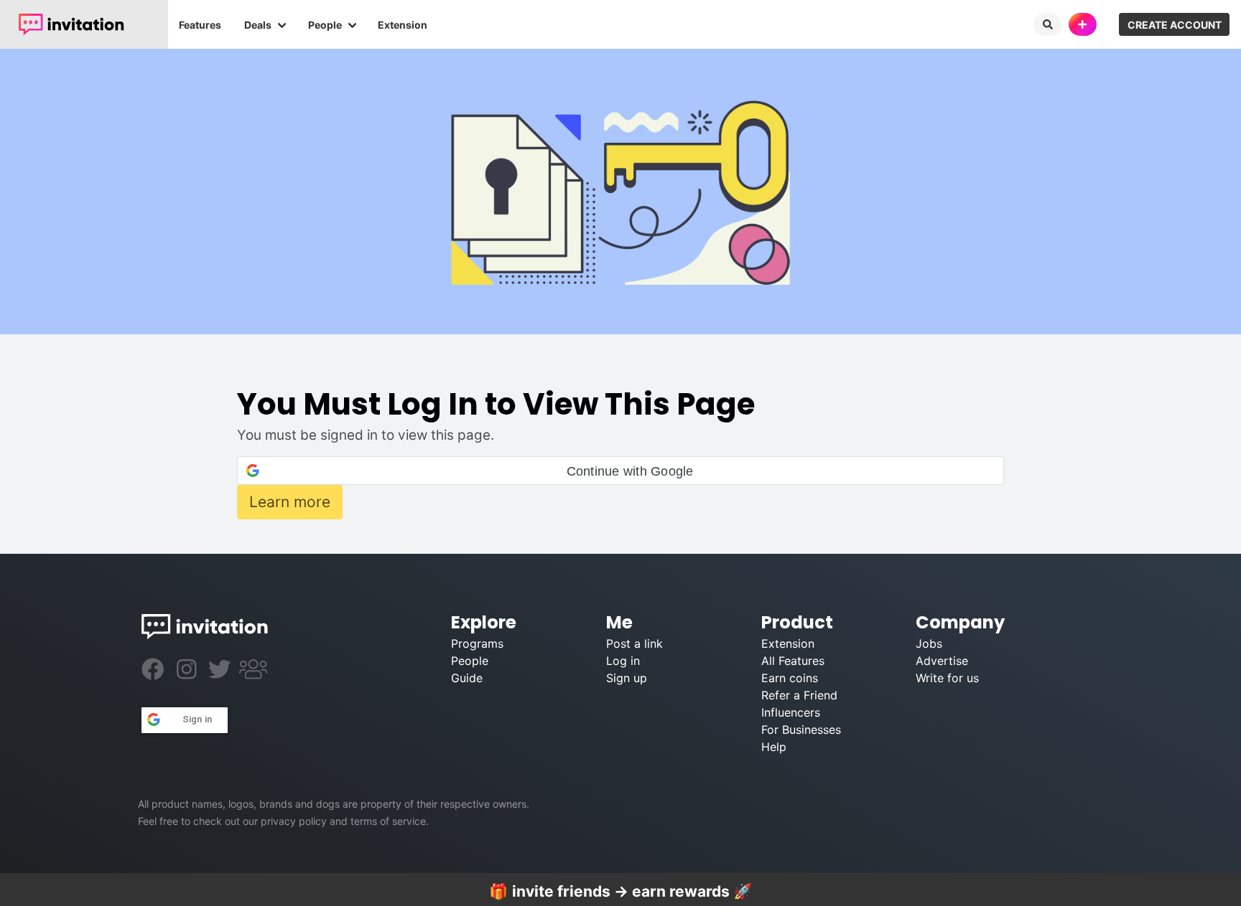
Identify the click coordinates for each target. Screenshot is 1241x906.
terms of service (388, 821)
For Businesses (801, 729)
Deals (257, 25)
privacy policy (294, 821)
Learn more (289, 502)
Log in (623, 660)
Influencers (790, 712)
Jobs (929, 643)
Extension (402, 25)
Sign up (626, 678)
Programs (477, 643)
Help (773, 747)
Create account (1175, 25)
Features (200, 25)
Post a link (634, 643)
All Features (792, 660)
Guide (467, 678)
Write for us (947, 678)
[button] (620, 470)
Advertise (942, 660)
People (325, 25)
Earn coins (789, 678)
